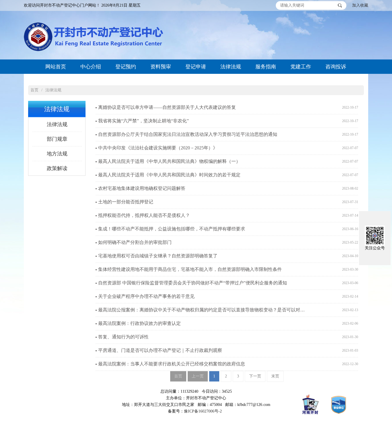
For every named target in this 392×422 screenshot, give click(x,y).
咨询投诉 (335, 67)
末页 (275, 376)
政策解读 (57, 168)
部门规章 (57, 139)
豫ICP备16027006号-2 (203, 411)
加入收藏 (360, 5)
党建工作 (300, 67)
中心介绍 (90, 67)
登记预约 (125, 67)
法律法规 (230, 67)
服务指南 (265, 67)
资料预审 (160, 67)
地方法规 (57, 154)
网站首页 (55, 67)
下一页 (255, 376)
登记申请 (195, 67)
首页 (34, 90)
